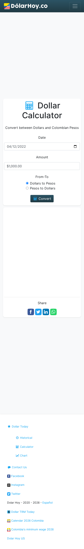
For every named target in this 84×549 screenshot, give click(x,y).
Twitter (15, 493)
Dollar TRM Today (22, 511)
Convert (44, 199)
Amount (42, 157)
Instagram (17, 484)
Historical (25, 437)
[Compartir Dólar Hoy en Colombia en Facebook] (31, 311)
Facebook (17, 476)
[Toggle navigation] (75, 6)
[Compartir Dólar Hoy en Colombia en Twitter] (38, 311)
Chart (23, 455)
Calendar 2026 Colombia (27, 520)
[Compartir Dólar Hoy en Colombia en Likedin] (46, 311)
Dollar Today (19, 426)
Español (47, 502)
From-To (42, 177)
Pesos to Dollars (42, 188)
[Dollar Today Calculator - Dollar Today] (26, 6)
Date (42, 137)
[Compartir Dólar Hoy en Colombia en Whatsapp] (53, 311)
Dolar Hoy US (16, 538)
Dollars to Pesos (42, 183)
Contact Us (19, 467)
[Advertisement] (42, 56)
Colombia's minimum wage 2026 (32, 529)
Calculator (26, 446)
